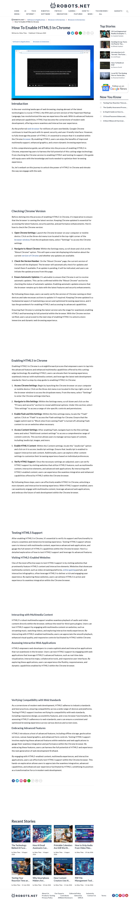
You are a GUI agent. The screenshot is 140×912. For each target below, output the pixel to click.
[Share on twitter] (72, 33)
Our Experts (59, 893)
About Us (45, 893)
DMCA (80, 898)
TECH (33, 11)
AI (25, 11)
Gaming (71, 11)
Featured (78, 14)
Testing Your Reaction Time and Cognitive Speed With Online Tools (115, 103)
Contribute (64, 895)
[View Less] (92, 33)
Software (45, 14)
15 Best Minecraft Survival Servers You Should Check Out (114, 121)
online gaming (69, 570)
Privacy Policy (47, 898)
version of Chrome (30, 255)
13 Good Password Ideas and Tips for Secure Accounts (114, 116)
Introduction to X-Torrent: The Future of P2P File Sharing (118, 53)
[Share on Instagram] (21, 780)
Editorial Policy (75, 893)
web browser (33, 128)
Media (17, 14)
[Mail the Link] (88, 33)
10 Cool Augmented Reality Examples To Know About (118, 32)
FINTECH (58, 11)
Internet (30, 14)
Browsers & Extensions (41, 42)
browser (27, 139)
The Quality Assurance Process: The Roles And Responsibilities (115, 107)
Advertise (78, 895)
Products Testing (48, 895)
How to (85, 11)
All (100, 14)
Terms (103, 895)
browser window (22, 239)
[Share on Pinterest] (76, 33)
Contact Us (91, 895)
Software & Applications (21, 42)
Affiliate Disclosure (65, 898)
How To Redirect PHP (117, 64)
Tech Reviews (101, 11)
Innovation (62, 14)
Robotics (45, 11)
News (90, 14)
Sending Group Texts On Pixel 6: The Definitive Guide (119, 43)
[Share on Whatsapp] (80, 33)
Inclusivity (90, 893)
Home (16, 11)
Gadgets (118, 11)
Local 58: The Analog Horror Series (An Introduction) (119, 74)
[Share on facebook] (68, 33)
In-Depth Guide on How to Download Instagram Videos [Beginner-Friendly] (114, 112)
